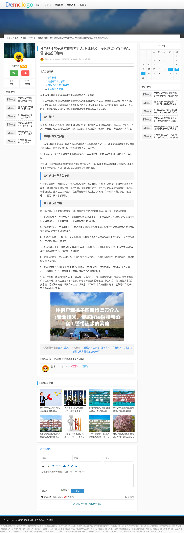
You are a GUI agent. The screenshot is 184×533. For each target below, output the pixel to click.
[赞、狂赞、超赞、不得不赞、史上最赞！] (76, 466)
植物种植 (59, 4)
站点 (74, 367)
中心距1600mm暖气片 (55, 531)
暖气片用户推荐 (111, 529)
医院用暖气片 (14, 531)
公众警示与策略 (55, 89)
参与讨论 (131, 497)
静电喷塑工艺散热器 (149, 526)
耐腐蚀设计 (176, 526)
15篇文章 (63, 367)
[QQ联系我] (25, 73)
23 (143, 73)
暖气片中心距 (165, 526)
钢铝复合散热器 (138, 529)
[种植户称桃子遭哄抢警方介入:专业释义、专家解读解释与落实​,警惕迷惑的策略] (87, 316)
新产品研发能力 (112, 531)
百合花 (48, 4)
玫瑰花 (83, 4)
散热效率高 (88, 526)
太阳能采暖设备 (152, 529)
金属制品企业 (124, 529)
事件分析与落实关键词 (58, 85)
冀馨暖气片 (5, 529)
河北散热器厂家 (117, 526)
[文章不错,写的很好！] (68, 466)
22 (177, 69)
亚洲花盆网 (28, 520)
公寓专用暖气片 (167, 529)
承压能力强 (22, 526)
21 (170, 69)
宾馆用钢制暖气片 (101, 526)
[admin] (18, 58)
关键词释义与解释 (56, 81)
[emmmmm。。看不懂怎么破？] (72, 466)
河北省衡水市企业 (127, 531)
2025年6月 (160, 45)
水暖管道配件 (64, 526)
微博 (84, 367)
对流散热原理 (71, 531)
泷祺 (47, 59)
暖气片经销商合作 (132, 526)
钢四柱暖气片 (39, 531)
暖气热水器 (59, 529)
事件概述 (52, 77)
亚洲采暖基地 (76, 526)
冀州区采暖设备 (97, 529)
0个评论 (88, 59)
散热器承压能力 (83, 529)
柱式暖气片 (83, 531)
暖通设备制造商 (50, 526)
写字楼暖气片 (27, 529)
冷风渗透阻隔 (26, 531)
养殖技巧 (71, 4)
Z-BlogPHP (43, 520)
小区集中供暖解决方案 (44, 529)
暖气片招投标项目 (8, 526)
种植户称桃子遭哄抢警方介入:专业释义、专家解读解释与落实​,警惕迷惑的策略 (73, 38)
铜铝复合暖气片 (157, 531)
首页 (38, 4)
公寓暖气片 (16, 529)
